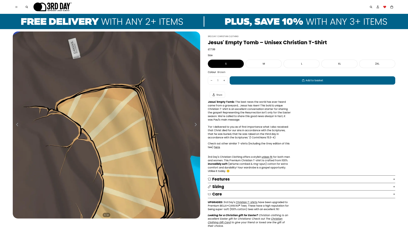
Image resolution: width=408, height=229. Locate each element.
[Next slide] (196, 124)
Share (219, 95)
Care (217, 194)
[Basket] (391, 6)
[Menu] (16, 7)
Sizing (218, 186)
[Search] (26, 6)
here (217, 147)
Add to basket (314, 80)
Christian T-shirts (246, 202)
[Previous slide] (16, 124)
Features (221, 179)
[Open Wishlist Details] (384, 7)
